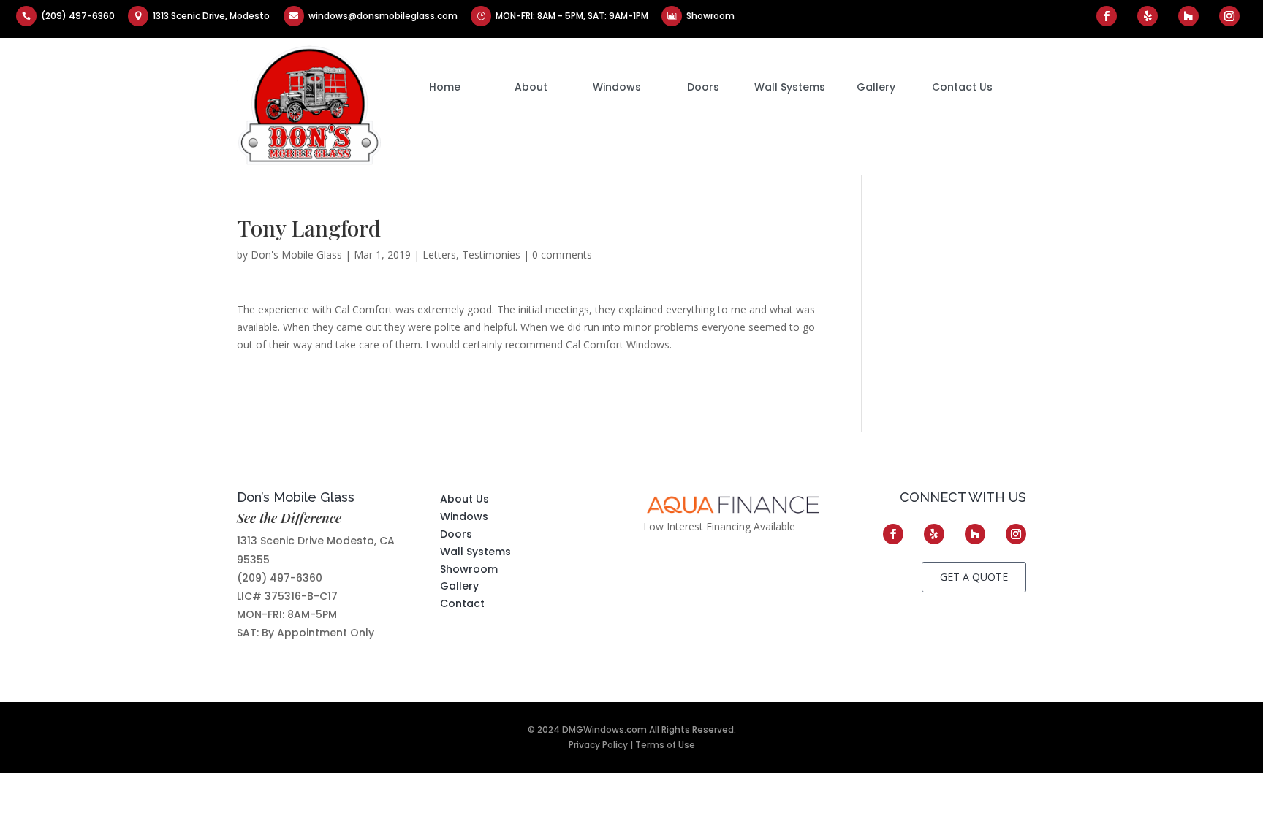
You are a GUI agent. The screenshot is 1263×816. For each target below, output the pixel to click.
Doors (703, 87)
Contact (462, 603)
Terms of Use (665, 745)
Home (444, 87)
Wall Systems (789, 87)
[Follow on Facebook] (1106, 16)
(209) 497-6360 (78, 15)
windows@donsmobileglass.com (383, 15)
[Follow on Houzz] (1188, 16)
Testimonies (491, 255)
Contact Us (962, 87)
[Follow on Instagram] (1229, 16)
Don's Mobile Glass (296, 255)
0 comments (562, 255)
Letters (439, 255)
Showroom (710, 15)
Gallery (876, 87)
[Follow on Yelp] (1147, 16)
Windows (617, 87)
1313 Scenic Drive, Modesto (211, 15)
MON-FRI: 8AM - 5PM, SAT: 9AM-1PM (572, 15)
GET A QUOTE (974, 577)
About (531, 87)
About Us (464, 499)
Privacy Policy (598, 745)
